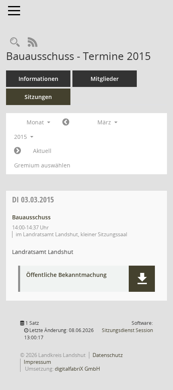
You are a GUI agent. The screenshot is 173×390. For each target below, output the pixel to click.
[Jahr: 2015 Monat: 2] (65, 122)
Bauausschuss (31, 217)
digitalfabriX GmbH (77, 368)
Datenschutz (108, 355)
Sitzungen (38, 97)
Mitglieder (105, 79)
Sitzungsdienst (127, 330)
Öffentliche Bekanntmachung (66, 275)
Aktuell (42, 151)
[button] (142, 279)
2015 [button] (21, 136)
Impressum (37, 361)
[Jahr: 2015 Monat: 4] (17, 151)
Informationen (38, 79)
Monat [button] (36, 122)
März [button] (105, 122)
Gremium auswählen (42, 165)
